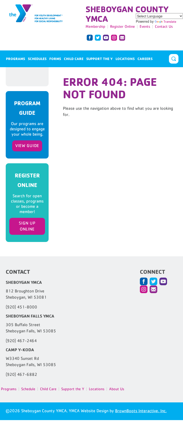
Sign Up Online (27, 226)
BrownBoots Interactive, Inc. (141, 410)
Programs (15, 58)
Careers (144, 58)
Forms (55, 58)
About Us (116, 389)
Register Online (122, 26)
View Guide (27, 145)
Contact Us (164, 26)
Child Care (73, 58)
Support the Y (99, 58)
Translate (169, 21)
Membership (95, 26)
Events (145, 26)
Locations (125, 58)
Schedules (37, 58)
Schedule (28, 389)
